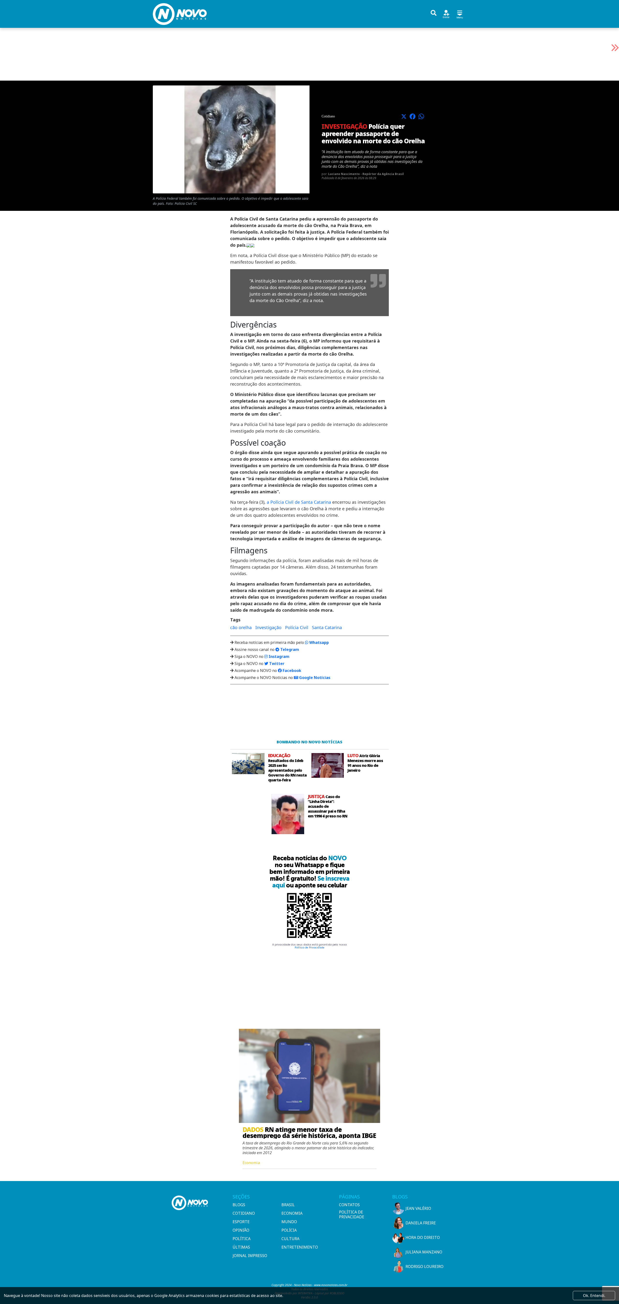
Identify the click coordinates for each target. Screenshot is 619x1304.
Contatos (349, 1204)
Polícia (289, 1230)
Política (242, 1238)
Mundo (289, 1221)
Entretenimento (299, 1247)
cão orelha (241, 627)
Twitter (276, 663)
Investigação (268, 627)
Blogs (239, 1204)
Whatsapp (318, 642)
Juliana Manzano (423, 1252)
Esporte (241, 1221)
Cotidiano (244, 1213)
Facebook (291, 670)
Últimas (241, 1247)
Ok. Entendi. (594, 1295)
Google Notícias (314, 677)
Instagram (278, 656)
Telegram (289, 649)
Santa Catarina (327, 627)
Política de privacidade (351, 1214)
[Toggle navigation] (459, 13)
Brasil (288, 1204)
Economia (291, 1213)
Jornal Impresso (250, 1255)
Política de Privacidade (309, 947)
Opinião (241, 1230)
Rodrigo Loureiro (424, 1266)
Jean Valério (418, 1208)
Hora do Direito (422, 1237)
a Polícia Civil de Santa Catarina (299, 502)
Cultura (290, 1238)
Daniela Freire (420, 1223)
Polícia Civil (296, 627)
